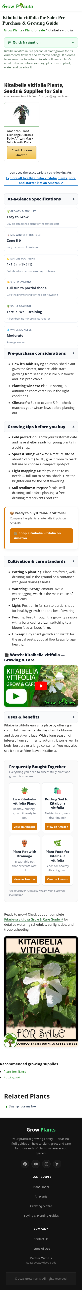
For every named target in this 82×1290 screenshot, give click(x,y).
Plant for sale (35, 30)
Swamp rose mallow (22, 1106)
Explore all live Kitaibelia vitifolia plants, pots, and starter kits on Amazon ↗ (41, 180)
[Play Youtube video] (41, 686)
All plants (41, 1196)
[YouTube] (35, 1164)
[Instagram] (46, 1164)
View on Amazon (24, 826)
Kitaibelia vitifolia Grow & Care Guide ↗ (33, 919)
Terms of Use (41, 1248)
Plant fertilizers (15, 1071)
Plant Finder (41, 1187)
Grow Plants (13, 30)
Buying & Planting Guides (41, 1215)
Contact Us (41, 1239)
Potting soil (12, 1077)
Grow (41, 1129)
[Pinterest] (25, 1164)
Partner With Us (41, 1260)
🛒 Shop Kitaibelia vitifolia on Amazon (37, 535)
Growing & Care (41, 1206)
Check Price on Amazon (22, 152)
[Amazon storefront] (57, 1164)
